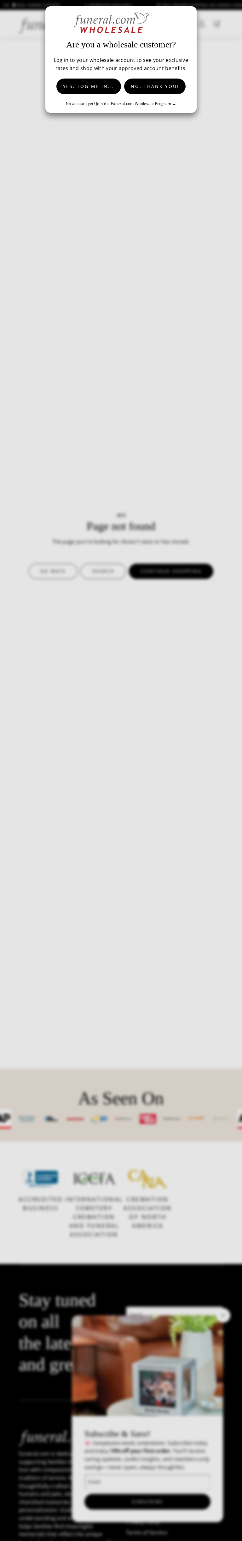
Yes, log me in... (89, 86)
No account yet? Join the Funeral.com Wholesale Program (118, 103)
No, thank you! (155, 86)
